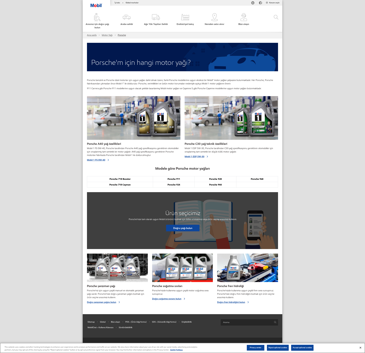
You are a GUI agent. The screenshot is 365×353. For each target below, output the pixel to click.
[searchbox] (246, 322)
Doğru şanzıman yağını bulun (101, 302)
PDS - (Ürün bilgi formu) (136, 322)
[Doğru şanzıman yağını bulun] (117, 269)
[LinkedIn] (253, 3)
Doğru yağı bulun (182, 228)
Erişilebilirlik (187, 322)
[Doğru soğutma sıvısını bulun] (182, 269)
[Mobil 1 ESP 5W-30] (231, 119)
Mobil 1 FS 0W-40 (96, 159)
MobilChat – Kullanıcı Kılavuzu (100, 327)
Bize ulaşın (115, 322)
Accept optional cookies (302, 347)
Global (103, 322)
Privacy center (255, 347)
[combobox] (249, 322)
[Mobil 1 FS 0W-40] (133, 119)
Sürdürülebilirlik (125, 327)
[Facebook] (260, 3)
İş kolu (117, 2)
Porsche (122, 35)
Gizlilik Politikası (176, 350)
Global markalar (132, 2)
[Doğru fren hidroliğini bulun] (247, 269)
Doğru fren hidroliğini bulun (231, 302)
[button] (126, 21)
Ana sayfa (92, 35)
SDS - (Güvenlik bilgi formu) (164, 322)
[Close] (360, 347)
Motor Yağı (107, 35)
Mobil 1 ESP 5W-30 (194, 156)
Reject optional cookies (277, 347)
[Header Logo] (96, 3)
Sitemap (91, 322)
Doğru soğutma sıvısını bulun (166, 298)
